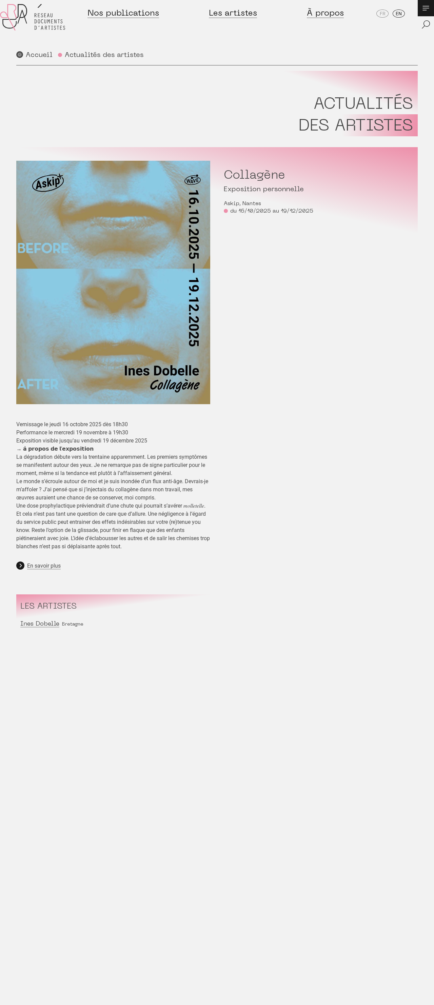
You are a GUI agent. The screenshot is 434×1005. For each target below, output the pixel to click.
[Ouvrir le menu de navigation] (426, 8)
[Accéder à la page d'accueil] (32, 24)
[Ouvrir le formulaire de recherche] (426, 24)
